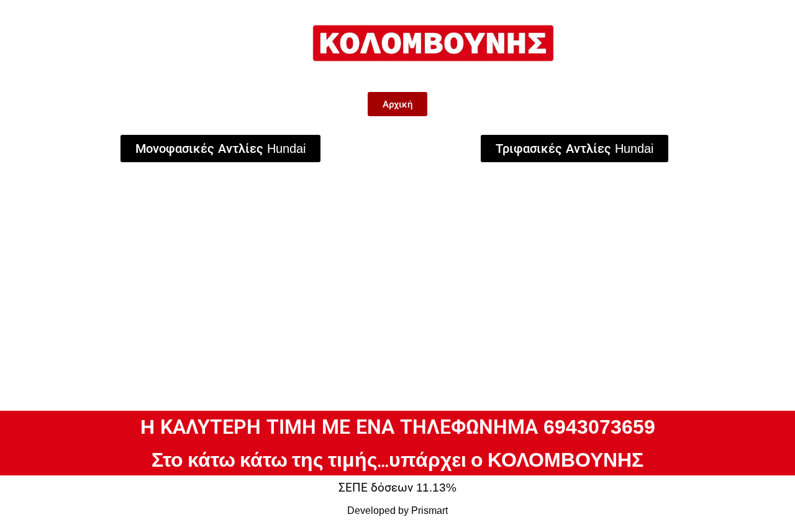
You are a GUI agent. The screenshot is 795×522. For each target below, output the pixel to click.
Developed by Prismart (397, 510)
